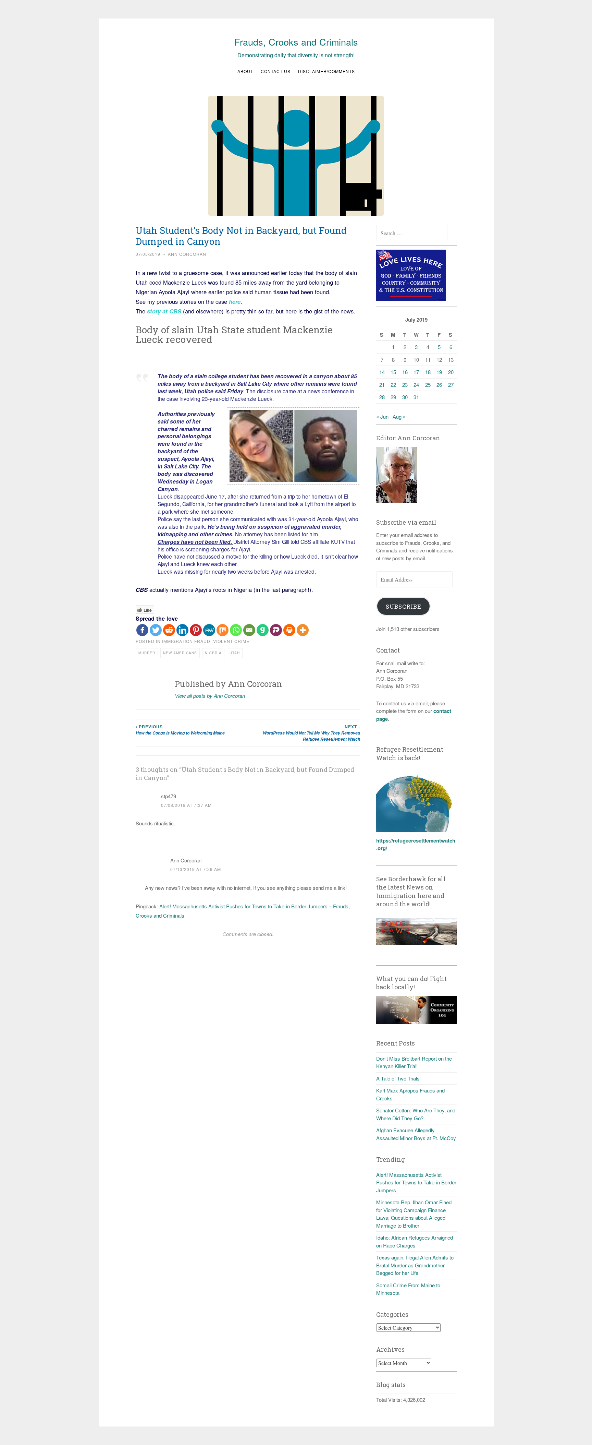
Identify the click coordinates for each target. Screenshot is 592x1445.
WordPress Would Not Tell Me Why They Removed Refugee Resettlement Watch (311, 733)
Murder (146, 652)
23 (405, 384)
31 (416, 397)
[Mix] (223, 630)
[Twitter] (156, 630)
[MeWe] (209, 630)
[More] (303, 630)
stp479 (168, 796)
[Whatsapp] (236, 630)
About (245, 71)
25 (428, 384)
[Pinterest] (196, 630)
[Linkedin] (182, 630)
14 (382, 371)
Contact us (276, 71)
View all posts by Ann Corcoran (210, 695)
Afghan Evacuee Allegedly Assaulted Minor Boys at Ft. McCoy (416, 1134)
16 (405, 371)
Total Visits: (389, 1399)
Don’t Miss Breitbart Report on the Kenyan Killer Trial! (414, 1062)
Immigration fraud (186, 641)
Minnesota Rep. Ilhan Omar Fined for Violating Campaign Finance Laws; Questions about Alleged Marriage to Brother (414, 1213)
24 (416, 384)
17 (416, 371)
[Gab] (263, 630)
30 (405, 397)
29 (393, 397)
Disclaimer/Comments (326, 71)
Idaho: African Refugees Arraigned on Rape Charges (414, 1241)
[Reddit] (169, 630)
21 (382, 384)
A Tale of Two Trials (398, 1078)
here (234, 301)
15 (393, 371)
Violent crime (231, 641)
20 (451, 371)
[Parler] (276, 630)
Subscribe (403, 606)
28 (382, 397)
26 (439, 384)
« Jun (382, 416)
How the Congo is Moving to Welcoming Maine (180, 730)
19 (439, 371)
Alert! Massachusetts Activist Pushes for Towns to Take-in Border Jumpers (416, 1182)
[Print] (289, 630)
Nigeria (213, 652)
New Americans (180, 652)
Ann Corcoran (187, 254)
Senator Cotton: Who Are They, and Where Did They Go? (415, 1114)
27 (451, 384)
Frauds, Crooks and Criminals (296, 41)
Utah (235, 652)
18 (428, 371)
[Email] (249, 630)
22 (393, 384)
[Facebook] (142, 630)
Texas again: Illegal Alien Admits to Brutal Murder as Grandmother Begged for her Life (415, 1265)
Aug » (399, 416)
